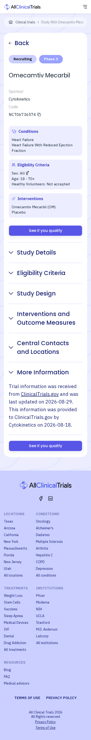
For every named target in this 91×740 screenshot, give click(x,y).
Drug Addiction (15, 643)
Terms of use (27, 697)
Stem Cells (12, 602)
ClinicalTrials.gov (40, 394)
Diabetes (43, 535)
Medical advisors (16, 683)
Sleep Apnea (13, 616)
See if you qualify (45, 230)
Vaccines (10, 609)
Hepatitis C (44, 555)
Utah (7, 568)
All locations (13, 575)
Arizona (9, 528)
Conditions (47, 513)
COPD (40, 562)
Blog (7, 670)
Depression (44, 568)
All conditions (46, 575)
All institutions (47, 643)
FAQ (7, 676)
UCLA (40, 616)
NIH (39, 609)
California (11, 535)
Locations (14, 513)
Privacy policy (61, 697)
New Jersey (13, 562)
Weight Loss (13, 595)
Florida (9, 555)
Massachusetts (15, 548)
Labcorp (42, 636)
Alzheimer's (44, 528)
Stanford (43, 622)
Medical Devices (16, 622)
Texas (8, 521)
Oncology (43, 521)
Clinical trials (25, 22)
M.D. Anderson (47, 629)
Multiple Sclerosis (49, 541)
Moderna (43, 602)
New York (11, 541)
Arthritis (42, 548)
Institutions (49, 588)
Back (22, 43)
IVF (6, 629)
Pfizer (40, 595)
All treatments (15, 649)
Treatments (16, 588)
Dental (9, 636)
